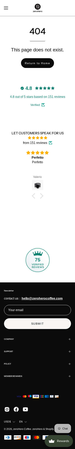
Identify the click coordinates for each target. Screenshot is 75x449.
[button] (34, 195)
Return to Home (37, 63)
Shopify (49, 429)
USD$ (7, 421)
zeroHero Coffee (22, 429)
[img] (37, 137)
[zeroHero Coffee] (38, 8)
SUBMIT (37, 323)
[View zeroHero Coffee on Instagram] (7, 409)
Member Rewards (13, 376)
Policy (7, 364)
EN (21, 421)
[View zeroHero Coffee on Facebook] (16, 409)
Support (8, 351)
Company (9, 339)
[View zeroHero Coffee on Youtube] (25, 409)
